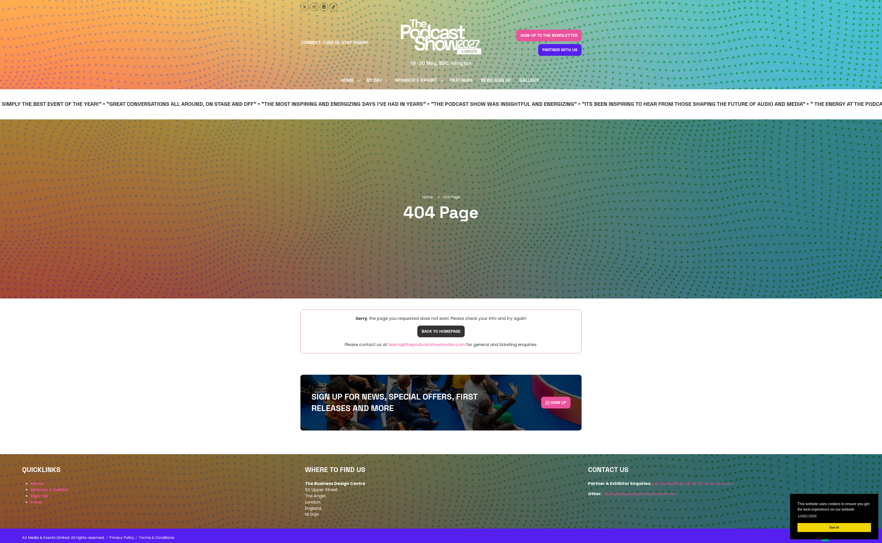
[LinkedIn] (324, 7)
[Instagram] (314, 7)
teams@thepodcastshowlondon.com (426, 344)
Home (347, 80)
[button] (549, 35)
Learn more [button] (807, 516)
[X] (304, 7)
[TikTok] (333, 7)
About (37, 483)
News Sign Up (496, 80)
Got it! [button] (834, 527)
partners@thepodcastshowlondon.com (693, 483)
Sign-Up (39, 496)
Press (36, 502)
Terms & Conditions (156, 537)
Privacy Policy (121, 537)
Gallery (529, 80)
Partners (461, 80)
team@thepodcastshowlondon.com (640, 494)
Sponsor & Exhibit (416, 80)
